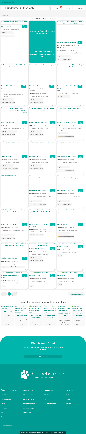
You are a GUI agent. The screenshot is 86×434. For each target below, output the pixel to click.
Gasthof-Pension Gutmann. (9, 258)
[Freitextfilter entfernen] (78, 2)
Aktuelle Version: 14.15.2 (59, 432)
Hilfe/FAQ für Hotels (28, 394)
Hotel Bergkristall (22, 315)
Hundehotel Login (7, 425)
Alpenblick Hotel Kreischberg (66, 156)
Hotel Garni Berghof (7, 122)
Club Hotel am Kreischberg (65, 190)
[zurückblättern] (61, 31)
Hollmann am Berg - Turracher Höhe (66, 87)
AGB (45, 399)
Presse (3, 403)
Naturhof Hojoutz (34, 275)
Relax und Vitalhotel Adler (64, 314)
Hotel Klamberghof (35, 156)
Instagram (68, 399)
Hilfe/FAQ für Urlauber (28, 399)
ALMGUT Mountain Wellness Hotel (35, 316)
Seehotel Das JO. (6, 86)
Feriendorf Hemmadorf (36, 248)
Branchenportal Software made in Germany (31, 432)
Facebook (68, 394)
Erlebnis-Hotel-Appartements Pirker (10, 276)
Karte (68, 8)
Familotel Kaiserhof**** (78, 314)
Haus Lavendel (6, 26)
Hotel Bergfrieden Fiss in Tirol (50, 316)
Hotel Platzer (61, 275)
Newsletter (68, 403)
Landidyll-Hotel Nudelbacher (38, 122)
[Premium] (82, 303)
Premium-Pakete (27, 412)
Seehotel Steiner (6, 156)
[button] (4, 294)
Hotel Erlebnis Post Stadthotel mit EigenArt (38, 225)
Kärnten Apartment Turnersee (66, 122)
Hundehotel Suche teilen (77, 294)
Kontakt (5, 408)
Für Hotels (4, 394)
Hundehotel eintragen (28, 408)
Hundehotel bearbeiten (29, 403)
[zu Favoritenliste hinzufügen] (2, 22)
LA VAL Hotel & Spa (7, 311)
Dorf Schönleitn (62, 224)
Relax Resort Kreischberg (37, 190)
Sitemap (3, 417)
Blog (2, 412)
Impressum (47, 394)
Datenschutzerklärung (50, 403)
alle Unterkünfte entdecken (43, 356)
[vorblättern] (79, 31)
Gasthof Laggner (62, 246)
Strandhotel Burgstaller (36, 86)
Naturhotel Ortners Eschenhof (66, 42)
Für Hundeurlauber (6, 399)
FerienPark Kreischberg (8, 224)
